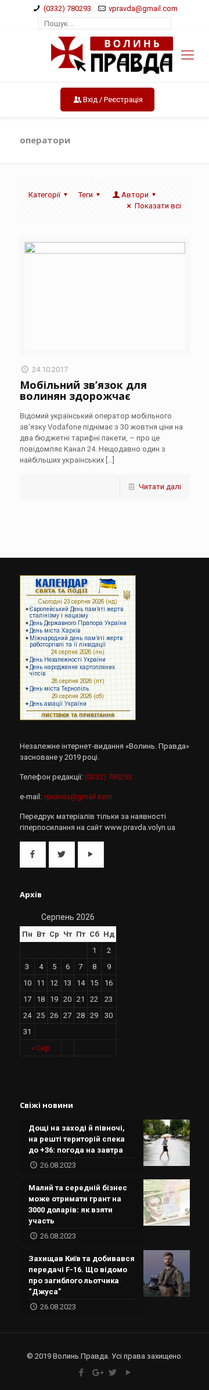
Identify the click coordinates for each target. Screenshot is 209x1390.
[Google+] (97, 1372)
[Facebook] (81, 1372)
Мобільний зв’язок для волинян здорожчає (83, 390)
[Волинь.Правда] (105, 56)
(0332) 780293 (67, 8)
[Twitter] (112, 1372)
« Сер (40, 1048)
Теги (85, 194)
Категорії (44, 194)
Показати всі (158, 205)
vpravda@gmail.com (143, 8)
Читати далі (160, 486)
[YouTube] (128, 1372)
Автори (135, 194)
